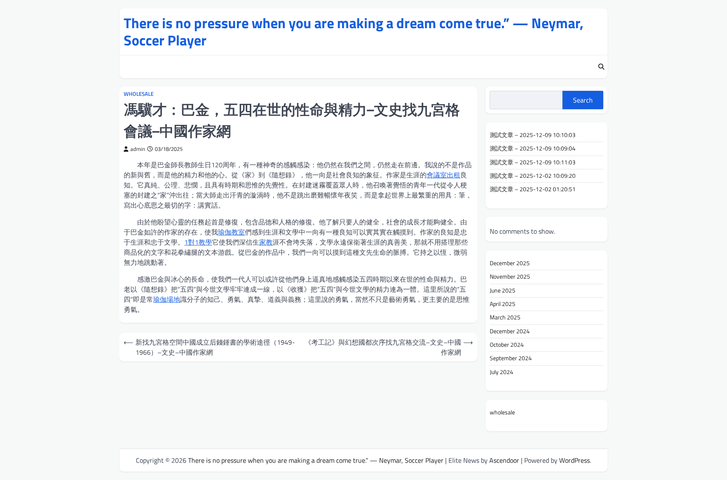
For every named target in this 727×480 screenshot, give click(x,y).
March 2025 (505, 317)
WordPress (574, 460)
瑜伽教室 (231, 232)
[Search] (601, 67)
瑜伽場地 (166, 299)
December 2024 (510, 331)
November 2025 (510, 276)
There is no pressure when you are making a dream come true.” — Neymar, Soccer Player (354, 31)
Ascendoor (504, 460)
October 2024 (507, 344)
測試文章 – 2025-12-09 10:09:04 (533, 148)
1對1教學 (198, 242)
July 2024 (501, 372)
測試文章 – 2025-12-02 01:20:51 (533, 189)
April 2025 (502, 304)
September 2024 (511, 358)
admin (137, 149)
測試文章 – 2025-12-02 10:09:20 (533, 175)
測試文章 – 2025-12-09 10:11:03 (533, 162)
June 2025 (502, 290)
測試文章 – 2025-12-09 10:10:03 (533, 135)
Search (583, 100)
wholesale (139, 94)
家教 (266, 242)
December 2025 (510, 263)
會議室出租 (443, 175)
